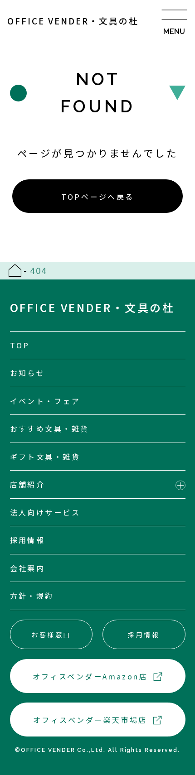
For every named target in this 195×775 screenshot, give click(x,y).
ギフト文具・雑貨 (45, 456)
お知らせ (27, 372)
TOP (20, 345)
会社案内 (27, 568)
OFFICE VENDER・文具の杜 (73, 20)
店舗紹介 (27, 484)
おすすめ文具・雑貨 (49, 428)
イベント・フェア (45, 400)
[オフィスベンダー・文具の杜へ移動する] (15, 270)
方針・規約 (32, 595)
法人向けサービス (45, 512)
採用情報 (27, 539)
